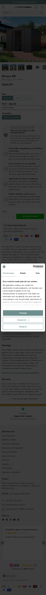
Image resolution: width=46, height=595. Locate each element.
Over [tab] (38, 273)
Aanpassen (21, 320)
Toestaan (23, 313)
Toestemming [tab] (8, 273)
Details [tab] (23, 273)
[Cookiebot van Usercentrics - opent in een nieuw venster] (33, 266)
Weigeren (23, 327)
